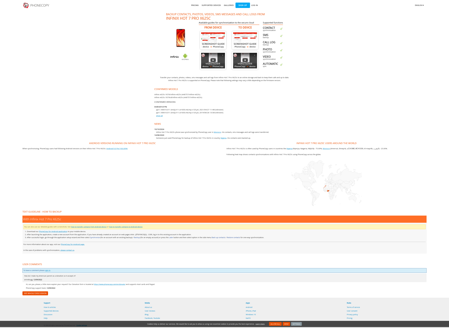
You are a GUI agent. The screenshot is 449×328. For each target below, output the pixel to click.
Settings (296, 324)
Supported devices (211, 5)
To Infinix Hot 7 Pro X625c (245, 40)
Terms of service (353, 307)
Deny (286, 324)
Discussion (48, 314)
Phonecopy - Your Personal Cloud (36, 5)
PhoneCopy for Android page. (73, 244)
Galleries (229, 5)
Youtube (156, 318)
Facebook (148, 318)
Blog (146, 314)
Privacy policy (352, 314)
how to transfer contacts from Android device (89, 227)
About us (148, 307)
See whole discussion (35, 293)
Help (45, 318)
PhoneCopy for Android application (53, 231)
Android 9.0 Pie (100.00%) (116, 148)
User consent (352, 311)
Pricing (195, 5)
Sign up (243, 5)
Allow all (275, 324)
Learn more (259, 324)
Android (249, 307)
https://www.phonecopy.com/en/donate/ (109, 284)
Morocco (217, 132)
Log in (254, 5)
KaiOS (248, 318)
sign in (47, 270)
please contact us (67, 250)
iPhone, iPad (251, 311)
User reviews (150, 311)
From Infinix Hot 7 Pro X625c (213, 40)
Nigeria (223, 138)
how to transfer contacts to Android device (125, 227)
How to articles (50, 307)
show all (159, 116)
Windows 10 (251, 314)
